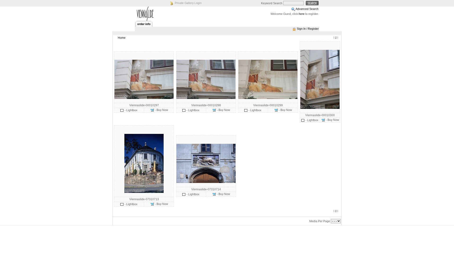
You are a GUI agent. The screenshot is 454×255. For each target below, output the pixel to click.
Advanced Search (307, 9)
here (302, 14)
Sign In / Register (308, 28)
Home (122, 37)
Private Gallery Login (188, 3)
